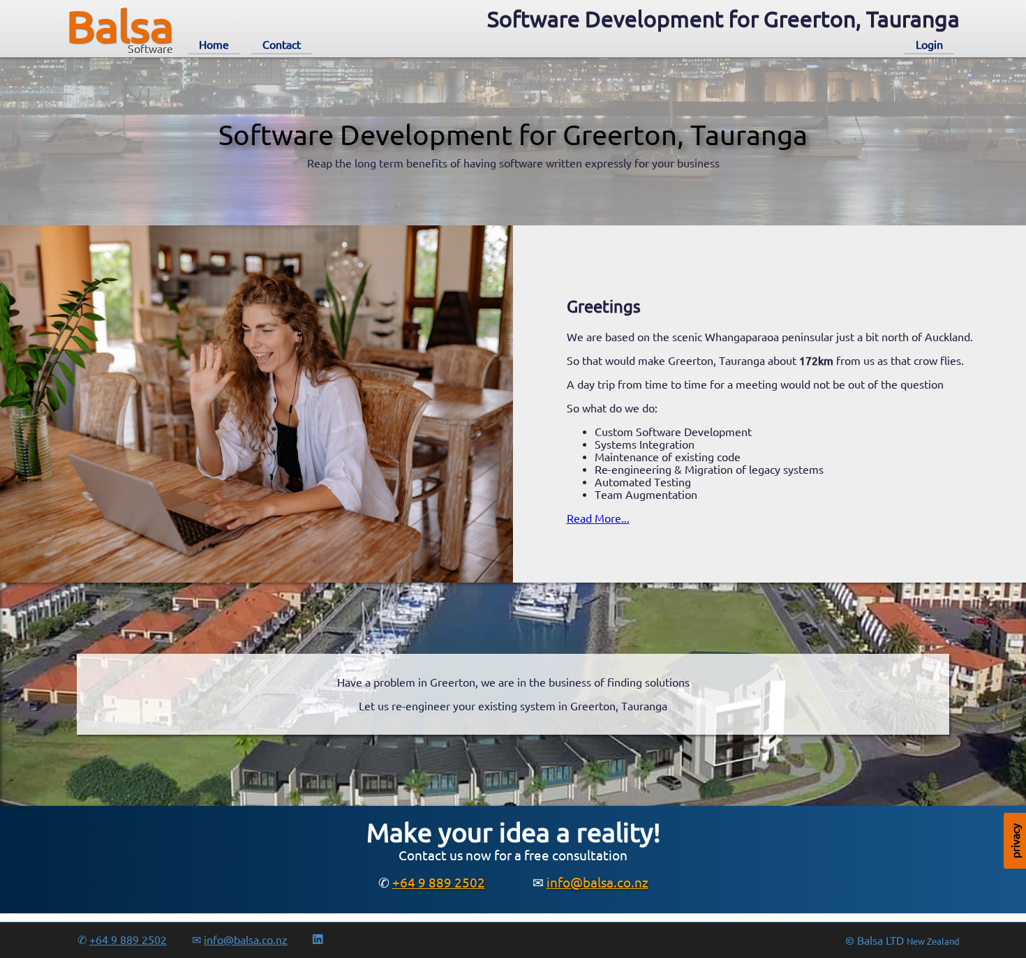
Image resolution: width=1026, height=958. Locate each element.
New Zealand (933, 941)
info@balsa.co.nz (597, 882)
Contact (281, 44)
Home (214, 44)
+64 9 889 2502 (438, 882)
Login (929, 44)
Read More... (598, 518)
